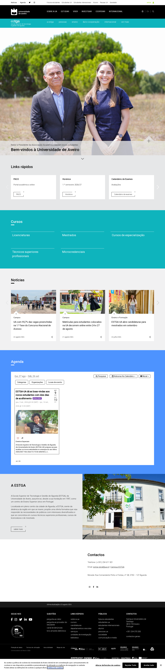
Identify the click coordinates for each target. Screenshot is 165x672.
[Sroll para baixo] (82, 158)
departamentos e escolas (81, 628)
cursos (74, 622)
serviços (74, 631)
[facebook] (29, 2)
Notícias (14, 2)
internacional (116, 11)
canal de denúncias (55, 628)
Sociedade (113, 2)
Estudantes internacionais (82, 2)
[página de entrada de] (21, 23)
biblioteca (75, 638)
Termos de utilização (33, 647)
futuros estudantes (106, 619)
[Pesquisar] (153, 11)
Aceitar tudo (149, 665)
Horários (69, 194)
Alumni (95, 2)
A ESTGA (18, 485)
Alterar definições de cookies (108, 665)
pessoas (63, 22)
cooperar (100, 11)
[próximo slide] (162, 88)
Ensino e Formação (119, 317)
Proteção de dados (16, 647)
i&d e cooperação (91, 22)
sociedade (102, 635)
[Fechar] (161, 665)
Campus (17, 317)
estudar (65, 11)
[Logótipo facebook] (12, 620)
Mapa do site (61, 647)
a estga (50, 22)
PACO (18, 194)
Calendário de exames (123, 194)
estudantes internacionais (108, 625)
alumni (101, 628)
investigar (87, 11)
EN (148, 11)
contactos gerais (133, 636)
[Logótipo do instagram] (15, 620)
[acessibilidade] (142, 11)
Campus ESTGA (117, 567)
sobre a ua (52, 11)
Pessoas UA (104, 2)
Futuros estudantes (53, 2)
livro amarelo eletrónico (56, 631)
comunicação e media (107, 638)
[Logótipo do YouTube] (30, 620)
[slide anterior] (3, 88)
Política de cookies (55, 668)
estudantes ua (104, 622)
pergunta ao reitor (54, 619)
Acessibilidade (48, 647)
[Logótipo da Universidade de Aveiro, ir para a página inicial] (20, 11)
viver (75, 11)
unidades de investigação (81, 635)
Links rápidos (22, 167)
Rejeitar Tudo (130, 665)
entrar (149, 2)
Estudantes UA (67, 2)
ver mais (125, 22)
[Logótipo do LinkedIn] (25, 620)
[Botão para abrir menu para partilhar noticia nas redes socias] (51, 337)
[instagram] (34, 2)
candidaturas (76, 625)
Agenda (23, 2)
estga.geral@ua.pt (101, 567)
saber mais (18, 529)
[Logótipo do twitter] (20, 620)
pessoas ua (103, 631)
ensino (75, 22)
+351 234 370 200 (133, 631)
